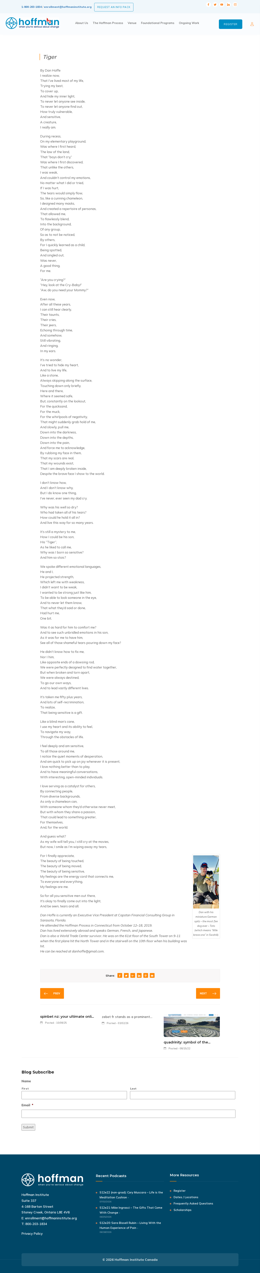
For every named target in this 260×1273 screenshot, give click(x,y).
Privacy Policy (32, 1234)
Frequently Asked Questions (193, 1203)
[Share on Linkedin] (139, 975)
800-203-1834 (36, 1224)
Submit (28, 1127)
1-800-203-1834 (32, 7)
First (25, 1088)
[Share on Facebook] (120, 975)
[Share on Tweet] (126, 975)
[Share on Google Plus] (133, 975)
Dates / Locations (186, 1197)
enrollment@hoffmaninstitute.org (68, 7)
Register (230, 24)
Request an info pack (113, 7)
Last (133, 1088)
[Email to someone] (152, 975)
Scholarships (182, 1210)
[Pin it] (145, 975)
